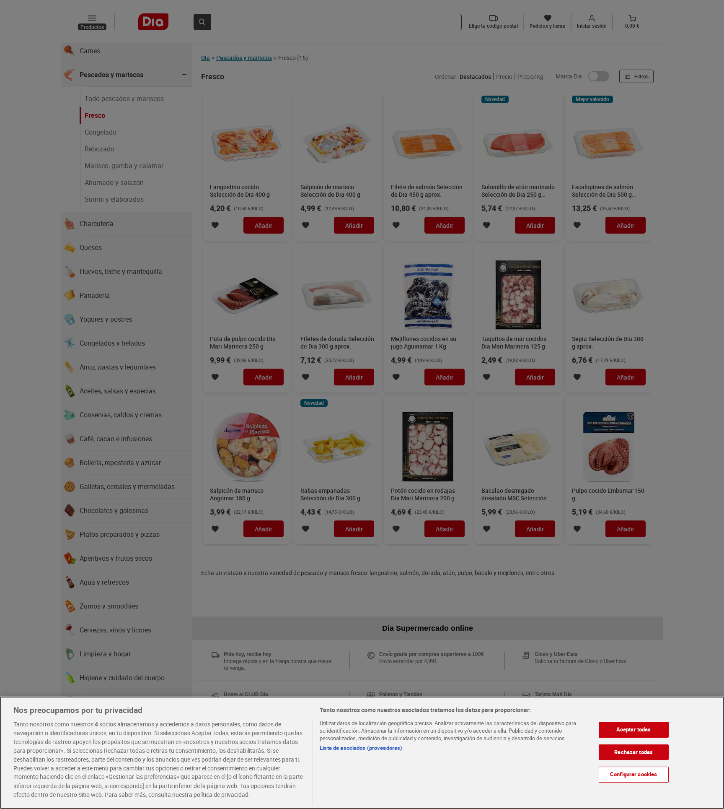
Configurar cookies (633, 774)
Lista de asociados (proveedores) (361, 748)
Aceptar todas (633, 729)
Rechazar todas (633, 752)
